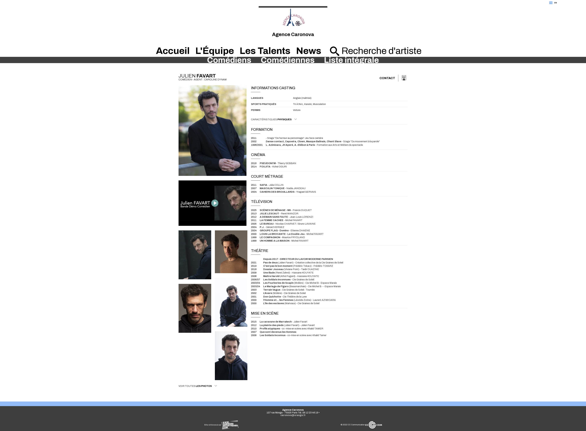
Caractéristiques (271, 119)
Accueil (173, 51)
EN (555, 3)
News (308, 51)
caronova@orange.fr (293, 415)
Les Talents (265, 51)
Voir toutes (195, 386)
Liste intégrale (351, 60)
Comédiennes (288, 60)
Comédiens (229, 60)
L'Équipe (214, 51)
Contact (387, 78)
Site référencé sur (213, 425)
